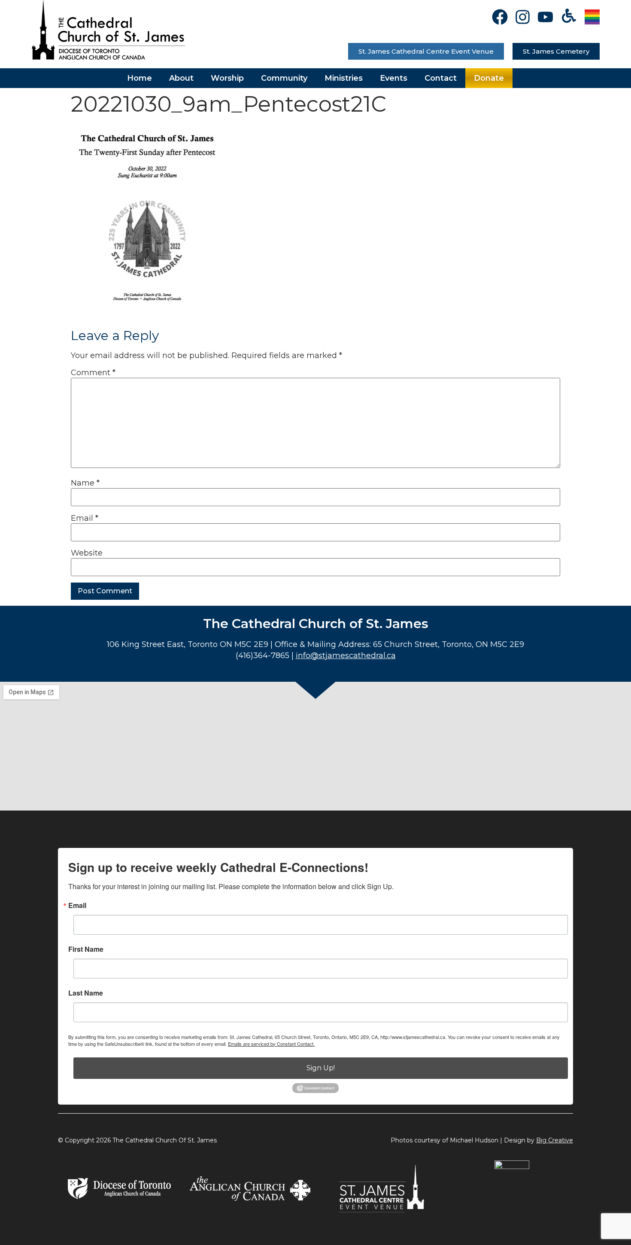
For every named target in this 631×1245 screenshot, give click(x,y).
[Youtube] (545, 17)
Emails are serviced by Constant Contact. (271, 1043)
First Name (85, 949)
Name (85, 483)
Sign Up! (320, 1068)
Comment (93, 373)
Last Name (85, 993)
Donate (489, 78)
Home (139, 78)
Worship (227, 78)
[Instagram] (523, 17)
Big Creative (554, 1140)
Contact (441, 78)
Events (393, 78)
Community (284, 78)
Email (84, 518)
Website (87, 553)
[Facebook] (500, 17)
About (181, 78)
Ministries (344, 78)
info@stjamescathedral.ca (346, 655)
